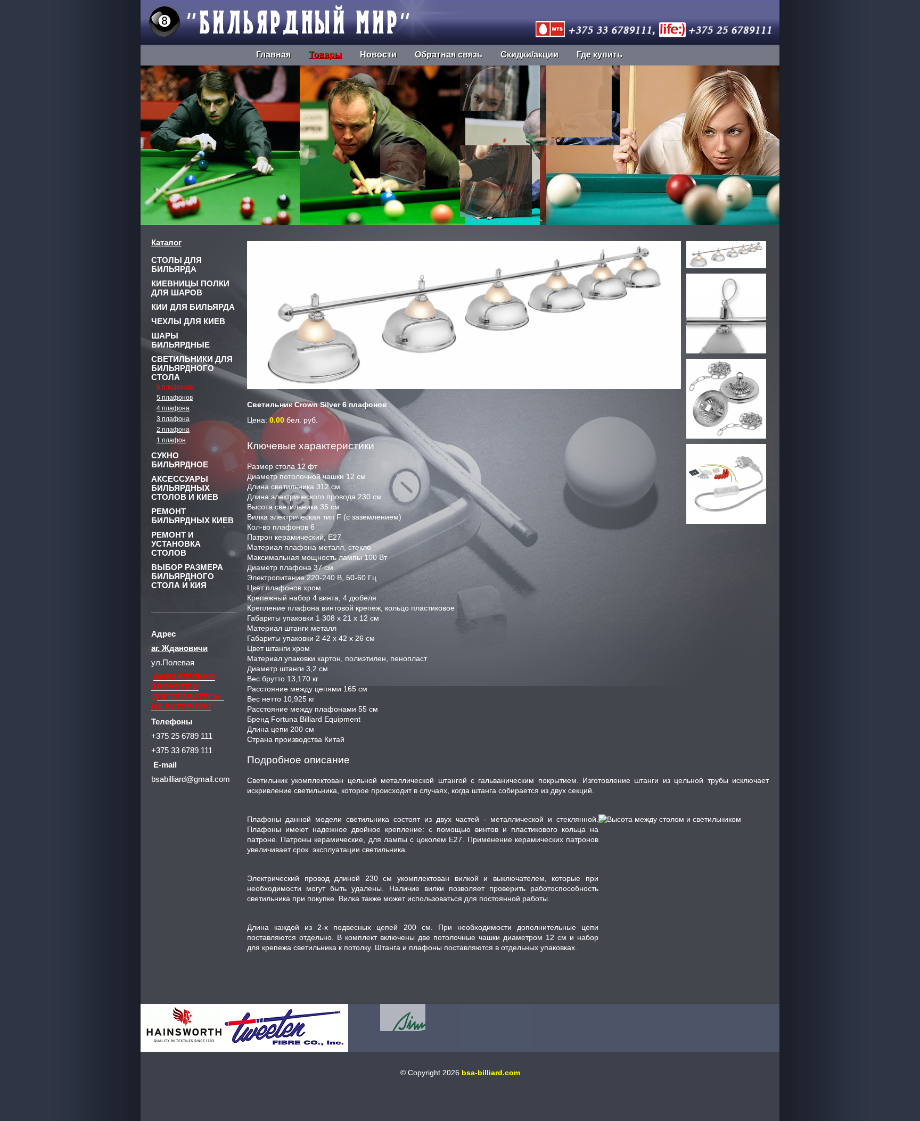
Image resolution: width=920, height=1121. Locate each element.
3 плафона (173, 419)
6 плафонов (175, 387)
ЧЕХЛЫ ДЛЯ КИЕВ (188, 321)
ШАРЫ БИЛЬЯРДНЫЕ (180, 340)
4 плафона (173, 408)
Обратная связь (448, 54)
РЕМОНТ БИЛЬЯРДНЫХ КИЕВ (192, 516)
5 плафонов (175, 397)
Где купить (599, 54)
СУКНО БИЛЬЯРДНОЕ (179, 460)
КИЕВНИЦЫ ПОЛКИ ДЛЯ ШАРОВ (190, 288)
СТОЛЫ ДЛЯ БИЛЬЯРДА (176, 264)
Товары (325, 54)
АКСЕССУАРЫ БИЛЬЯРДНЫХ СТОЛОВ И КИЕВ (184, 487)
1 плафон (171, 440)
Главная (273, 54)
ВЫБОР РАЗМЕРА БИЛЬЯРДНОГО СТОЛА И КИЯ (187, 576)
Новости (378, 54)
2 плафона (173, 429)
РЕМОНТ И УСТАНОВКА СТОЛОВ (176, 543)
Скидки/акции (529, 54)
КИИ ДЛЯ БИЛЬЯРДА (193, 306)
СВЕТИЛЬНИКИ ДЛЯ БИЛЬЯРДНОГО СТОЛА (192, 368)
